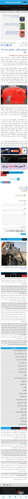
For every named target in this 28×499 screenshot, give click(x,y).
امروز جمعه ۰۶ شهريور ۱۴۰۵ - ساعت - (17, 6)
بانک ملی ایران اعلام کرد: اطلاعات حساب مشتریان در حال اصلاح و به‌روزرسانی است (13, 474)
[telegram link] (7, 485)
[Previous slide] (6, 239)
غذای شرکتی (24, 381)
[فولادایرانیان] (14, 151)
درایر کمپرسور (23, 384)
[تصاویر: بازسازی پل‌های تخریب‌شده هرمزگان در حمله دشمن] (13, 254)
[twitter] (2, 182)
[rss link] (10, 485)
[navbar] (26, 6)
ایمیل (25, 208)
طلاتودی (25, 390)
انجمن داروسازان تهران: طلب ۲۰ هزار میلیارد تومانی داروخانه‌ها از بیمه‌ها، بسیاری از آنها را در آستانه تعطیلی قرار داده (13, 458)
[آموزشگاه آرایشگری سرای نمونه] (14, 166)
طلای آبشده (24, 421)
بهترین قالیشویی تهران (21, 412)
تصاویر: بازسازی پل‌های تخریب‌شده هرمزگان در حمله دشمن (15, 268)
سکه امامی (24, 415)
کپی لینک (4, 175)
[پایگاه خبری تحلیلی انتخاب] (24, 2)
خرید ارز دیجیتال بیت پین (20, 353)
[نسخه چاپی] (1, 45)
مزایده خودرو (24, 409)
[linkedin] (9, 182)
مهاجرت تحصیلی (23, 393)
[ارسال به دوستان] (3, 45)
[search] (2, 6)
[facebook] (4, 182)
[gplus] (7, 182)
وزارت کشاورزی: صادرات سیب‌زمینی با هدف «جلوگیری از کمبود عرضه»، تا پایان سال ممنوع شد (13, 478)
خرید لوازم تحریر (23, 363)
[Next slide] (2, 239)
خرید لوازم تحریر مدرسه (21, 357)
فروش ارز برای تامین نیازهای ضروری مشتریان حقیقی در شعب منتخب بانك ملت (13, 462)
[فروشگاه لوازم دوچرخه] (14, 159)
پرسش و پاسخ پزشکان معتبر (20, 350)
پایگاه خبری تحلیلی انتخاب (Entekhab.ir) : (18, 55)
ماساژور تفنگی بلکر (22, 372)
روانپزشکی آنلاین (23, 424)
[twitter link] (4, 485)
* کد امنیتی (23, 226)
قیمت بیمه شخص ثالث (21, 400)
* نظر (25, 213)
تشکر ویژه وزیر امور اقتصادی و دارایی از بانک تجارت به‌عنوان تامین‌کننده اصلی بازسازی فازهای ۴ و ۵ (13, 447)
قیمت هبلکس (23, 396)
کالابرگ (25, 387)
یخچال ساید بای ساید (21, 360)
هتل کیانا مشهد (23, 369)
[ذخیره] (6, 45)
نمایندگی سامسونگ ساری (21, 378)
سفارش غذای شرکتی (22, 403)
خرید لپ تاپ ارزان (22, 366)
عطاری (25, 375)
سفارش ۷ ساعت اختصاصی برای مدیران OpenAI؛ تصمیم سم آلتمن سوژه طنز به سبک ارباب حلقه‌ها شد (12, 33)
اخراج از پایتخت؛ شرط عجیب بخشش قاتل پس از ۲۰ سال (11, 16)
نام (25, 203)
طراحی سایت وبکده (22, 406)
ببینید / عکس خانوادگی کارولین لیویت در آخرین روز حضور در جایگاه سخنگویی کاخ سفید (13, 337)
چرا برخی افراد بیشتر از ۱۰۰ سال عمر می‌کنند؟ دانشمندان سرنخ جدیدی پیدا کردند (11, 25)
